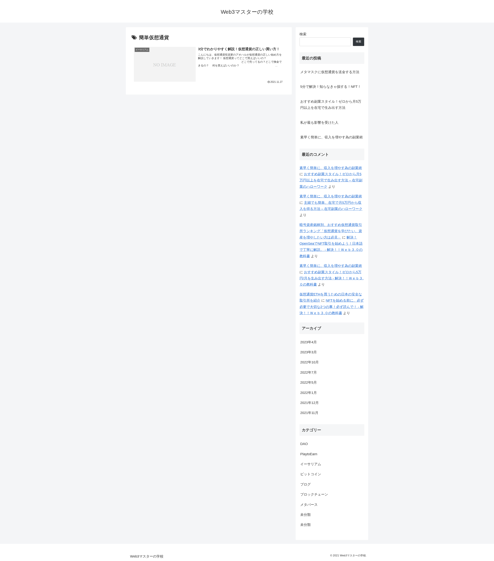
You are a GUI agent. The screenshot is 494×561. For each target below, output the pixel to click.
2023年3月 (308, 352)
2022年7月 (308, 372)
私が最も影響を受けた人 (319, 122)
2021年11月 (309, 413)
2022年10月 (309, 362)
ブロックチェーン (314, 494)
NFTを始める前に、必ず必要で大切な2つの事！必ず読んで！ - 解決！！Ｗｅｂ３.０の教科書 (331, 307)
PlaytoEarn (308, 454)
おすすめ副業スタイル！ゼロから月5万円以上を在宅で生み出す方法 (330, 105)
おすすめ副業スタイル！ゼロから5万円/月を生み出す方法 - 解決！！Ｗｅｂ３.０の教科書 (331, 278)
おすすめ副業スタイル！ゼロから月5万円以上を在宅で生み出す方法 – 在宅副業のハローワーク (330, 180)
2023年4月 (308, 342)
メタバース (309, 505)
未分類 (305, 515)
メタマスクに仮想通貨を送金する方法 (329, 72)
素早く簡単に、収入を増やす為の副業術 (331, 137)
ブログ (305, 484)
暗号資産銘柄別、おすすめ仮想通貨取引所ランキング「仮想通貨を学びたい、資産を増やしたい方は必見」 (330, 231)
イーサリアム (310, 464)
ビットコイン (310, 474)
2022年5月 (308, 382)
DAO (304, 444)
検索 (302, 34)
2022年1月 (308, 393)
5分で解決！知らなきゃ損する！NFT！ (330, 87)
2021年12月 (309, 403)
